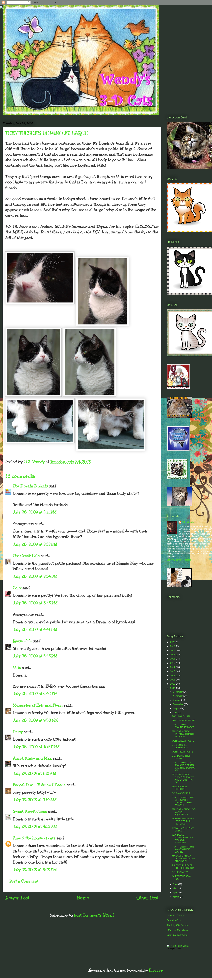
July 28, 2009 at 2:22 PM (35, 544)
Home (83, 898)
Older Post (147, 898)
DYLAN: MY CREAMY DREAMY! (183, 829)
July (175, 712)
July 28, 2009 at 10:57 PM (36, 746)
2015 (173, 663)
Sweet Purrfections (30, 811)
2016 (173, 659)
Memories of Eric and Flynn (38, 705)
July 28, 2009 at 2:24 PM (35, 576)
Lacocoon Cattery (175, 915)
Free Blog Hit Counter (174, 949)
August (176, 708)
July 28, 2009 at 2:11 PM (34, 511)
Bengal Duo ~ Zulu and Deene (39, 784)
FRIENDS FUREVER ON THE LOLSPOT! (183, 866)
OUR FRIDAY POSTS (182, 752)
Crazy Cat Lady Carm (177, 935)
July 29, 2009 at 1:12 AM (34, 773)
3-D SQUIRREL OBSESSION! (180, 746)
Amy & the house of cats (34, 837)
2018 (173, 650)
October (177, 700)
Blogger (156, 970)
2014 (173, 667)
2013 (173, 671)
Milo (17, 667)
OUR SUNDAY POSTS (183, 741)
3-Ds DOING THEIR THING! (181, 757)
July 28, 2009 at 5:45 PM (35, 655)
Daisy (18, 731)
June (175, 884)
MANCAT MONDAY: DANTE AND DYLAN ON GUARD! (183, 859)
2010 (173, 684)
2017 (173, 654)
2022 (173, 642)
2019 (173, 646)
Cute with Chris (174, 920)
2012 (173, 675)
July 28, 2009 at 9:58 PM (35, 720)
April (175, 892)
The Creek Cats (26, 555)
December (178, 692)
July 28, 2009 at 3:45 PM (35, 602)
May (175, 888)
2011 (173, 679)
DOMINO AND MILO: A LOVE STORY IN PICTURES (183, 821)
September (178, 704)
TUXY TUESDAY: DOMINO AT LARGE (183, 726)
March (176, 897)
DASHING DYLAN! (181, 716)
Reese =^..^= (22, 640)
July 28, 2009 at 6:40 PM (35, 693)
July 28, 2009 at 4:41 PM (35, 629)
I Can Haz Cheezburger (178, 930)
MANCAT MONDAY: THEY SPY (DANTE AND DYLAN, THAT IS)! (183, 778)
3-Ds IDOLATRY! (180, 872)
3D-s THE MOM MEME (183, 720)
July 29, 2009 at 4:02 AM (35, 826)
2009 (173, 688)
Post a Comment (23, 881)
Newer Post (17, 898)
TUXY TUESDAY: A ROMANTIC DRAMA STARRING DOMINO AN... (183, 766)
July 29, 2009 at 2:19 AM (34, 799)
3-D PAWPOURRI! (181, 793)
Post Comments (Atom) (94, 915)
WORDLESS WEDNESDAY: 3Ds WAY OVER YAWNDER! (182, 839)
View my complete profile (179, 560)
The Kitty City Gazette (177, 925)
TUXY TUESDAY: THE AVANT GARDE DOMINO (183, 849)
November (178, 696)
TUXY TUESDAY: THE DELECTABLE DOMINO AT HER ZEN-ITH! (183, 801)
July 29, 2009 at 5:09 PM (35, 869)
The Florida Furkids (30, 485)
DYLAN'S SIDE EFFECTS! (179, 787)
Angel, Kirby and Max (32, 758)
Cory (17, 587)
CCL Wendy (188, 522)
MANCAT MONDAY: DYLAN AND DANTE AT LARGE (183, 734)
